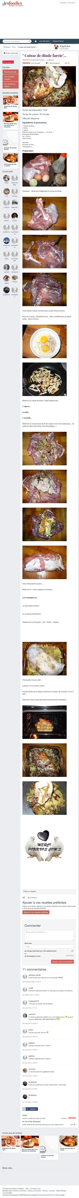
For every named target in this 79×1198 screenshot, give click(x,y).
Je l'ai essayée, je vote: (32, 956)
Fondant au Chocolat (19, 1191)
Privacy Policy (41, 1195)
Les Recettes (45, 41)
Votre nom (28, 943)
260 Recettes (64, 49)
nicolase (32, 1069)
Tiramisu (45, 1191)
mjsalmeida (6, 263)
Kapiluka (65, 46)
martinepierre (14, 250)
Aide (27, 1189)
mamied (14, 213)
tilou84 (14, 238)
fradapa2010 (34, 1001)
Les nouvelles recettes (9, 77)
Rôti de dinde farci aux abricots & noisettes (10, 136)
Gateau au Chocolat (34, 1191)
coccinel (6, 224)
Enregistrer (9, 62)
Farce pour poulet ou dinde (10, 182)
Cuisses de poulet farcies (10, 159)
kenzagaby (14, 313)
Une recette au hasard (9, 85)
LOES (6, 200)
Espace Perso (58, 41)
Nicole (7, 276)
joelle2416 (6, 249)
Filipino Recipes (61, 1191)
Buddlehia (33, 1082)
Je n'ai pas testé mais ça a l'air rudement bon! (40, 951)
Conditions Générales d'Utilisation (13, 1189)
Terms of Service (54, 1195)
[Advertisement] (39, 22)
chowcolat (14, 289)
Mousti (6, 238)
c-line (6, 213)
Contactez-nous (35, 1189)
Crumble (52, 1191)
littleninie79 (14, 225)
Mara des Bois (15, 201)
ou (25, 953)
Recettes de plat (10, 72)
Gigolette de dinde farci (10, 113)
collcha (6, 300)
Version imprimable (11, 53)
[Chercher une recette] (30, 41)
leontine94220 (14, 277)
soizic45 (32, 1014)
